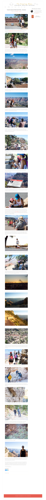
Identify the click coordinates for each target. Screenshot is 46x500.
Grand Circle (11, 31)
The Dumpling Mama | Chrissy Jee (23, 4)
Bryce (21, 458)
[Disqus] (16, 485)
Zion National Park (10, 30)
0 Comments (20, 11)
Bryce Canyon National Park (18, 30)
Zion (19, 458)
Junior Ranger (17, 211)
